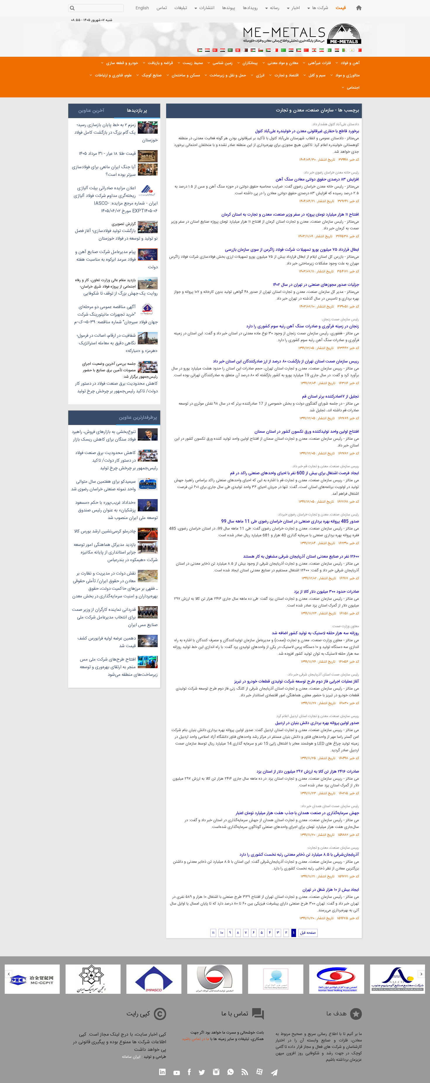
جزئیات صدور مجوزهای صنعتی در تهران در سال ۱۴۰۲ (316, 284)
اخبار (296, 8)
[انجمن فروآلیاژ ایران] (275, 979)
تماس (161, 8)
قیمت (341, 8)
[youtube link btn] (176, 1073)
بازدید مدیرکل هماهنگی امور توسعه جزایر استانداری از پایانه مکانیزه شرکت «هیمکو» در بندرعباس (116, 552)
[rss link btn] (245, 1072)
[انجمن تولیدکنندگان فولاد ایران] (214, 979)
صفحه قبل (308, 933)
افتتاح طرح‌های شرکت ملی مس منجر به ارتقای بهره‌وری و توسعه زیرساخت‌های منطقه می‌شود (119, 667)
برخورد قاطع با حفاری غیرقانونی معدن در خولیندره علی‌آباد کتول (307, 131)
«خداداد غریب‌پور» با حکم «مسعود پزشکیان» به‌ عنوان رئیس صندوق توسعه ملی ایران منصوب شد (116, 510)
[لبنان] (314, 49)
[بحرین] (359, 49)
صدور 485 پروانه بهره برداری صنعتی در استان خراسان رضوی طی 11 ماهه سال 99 (290, 521)
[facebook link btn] (189, 1072)
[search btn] (72, 8)
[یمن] (207, 49)
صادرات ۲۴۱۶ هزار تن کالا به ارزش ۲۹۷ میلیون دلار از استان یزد (308, 771)
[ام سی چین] (32, 979)
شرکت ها (320, 8)
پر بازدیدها (137, 111)
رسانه (274, 8)
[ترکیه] (215, 49)
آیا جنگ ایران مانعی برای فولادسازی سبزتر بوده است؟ (104, 171)
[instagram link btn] (216, 1072)
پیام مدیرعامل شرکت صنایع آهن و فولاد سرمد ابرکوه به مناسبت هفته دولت (116, 259)
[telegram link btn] (274, 1073)
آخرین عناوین (91, 111)
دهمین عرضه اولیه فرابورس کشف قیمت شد (107, 642)
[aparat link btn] (259, 1072)
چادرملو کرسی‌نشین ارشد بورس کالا (105, 531)
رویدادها (250, 8)
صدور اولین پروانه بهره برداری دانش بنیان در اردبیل (317, 723)
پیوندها (228, 8)
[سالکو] (397, 979)
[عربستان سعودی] (230, 49)
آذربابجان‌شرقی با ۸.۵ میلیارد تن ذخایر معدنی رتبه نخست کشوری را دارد (299, 854)
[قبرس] (352, 49)
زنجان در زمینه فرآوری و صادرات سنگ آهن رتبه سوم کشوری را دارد (302, 326)
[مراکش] (306, 49)
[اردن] (253, 49)
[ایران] (321, 49)
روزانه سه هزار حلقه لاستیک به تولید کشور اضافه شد (315, 633)
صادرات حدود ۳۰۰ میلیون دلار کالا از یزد (326, 591)
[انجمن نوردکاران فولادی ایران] (336, 979)
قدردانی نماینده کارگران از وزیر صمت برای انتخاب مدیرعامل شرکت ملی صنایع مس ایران (115, 617)
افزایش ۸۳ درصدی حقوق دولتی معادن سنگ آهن (317, 179)
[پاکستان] (329, 49)
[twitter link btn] (202, 1073)
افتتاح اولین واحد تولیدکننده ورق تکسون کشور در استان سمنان (306, 431)
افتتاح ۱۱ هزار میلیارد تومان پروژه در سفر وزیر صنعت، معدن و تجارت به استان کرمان (290, 214)
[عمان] (260, 49)
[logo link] (302, 37)
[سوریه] (222, 49)
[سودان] (268, 49)
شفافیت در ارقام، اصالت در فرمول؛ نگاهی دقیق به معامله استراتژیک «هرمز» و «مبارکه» (117, 343)
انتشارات (206, 8)
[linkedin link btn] (162, 1072)
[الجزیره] (344, 49)
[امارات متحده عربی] (199, 49)
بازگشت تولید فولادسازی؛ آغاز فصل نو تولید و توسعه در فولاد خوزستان (116, 234)
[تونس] (237, 49)
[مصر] (336, 49)
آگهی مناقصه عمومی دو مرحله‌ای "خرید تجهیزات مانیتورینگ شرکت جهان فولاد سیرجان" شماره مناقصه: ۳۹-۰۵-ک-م (116, 314)
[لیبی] (283, 49)
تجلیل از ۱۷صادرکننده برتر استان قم (330, 396)
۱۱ (213, 933)
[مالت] (276, 49)
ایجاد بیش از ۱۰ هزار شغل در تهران (330, 889)
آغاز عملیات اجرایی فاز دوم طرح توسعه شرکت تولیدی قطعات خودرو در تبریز (296, 681)
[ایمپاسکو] (153, 979)
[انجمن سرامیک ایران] (93, 979)
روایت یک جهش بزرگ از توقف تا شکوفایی (120, 293)
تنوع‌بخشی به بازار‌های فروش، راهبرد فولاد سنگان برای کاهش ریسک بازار (104, 435)
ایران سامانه (131, 1057)
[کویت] (298, 49)
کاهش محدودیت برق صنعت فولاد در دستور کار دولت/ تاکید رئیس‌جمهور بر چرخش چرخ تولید (116, 387)
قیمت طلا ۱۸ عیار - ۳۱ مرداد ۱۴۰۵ (107, 153)
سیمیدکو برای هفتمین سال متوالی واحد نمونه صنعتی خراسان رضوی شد (103, 485)
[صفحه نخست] (359, 7)
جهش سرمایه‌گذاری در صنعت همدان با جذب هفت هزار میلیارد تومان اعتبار (297, 813)
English (142, 8)
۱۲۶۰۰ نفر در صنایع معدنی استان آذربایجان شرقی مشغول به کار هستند (301, 556)
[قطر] (245, 49)
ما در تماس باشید (195, 1039)
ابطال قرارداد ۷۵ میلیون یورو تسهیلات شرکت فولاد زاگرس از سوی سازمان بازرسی (292, 249)
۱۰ (221, 933)
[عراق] (291, 49)
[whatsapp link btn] (230, 1072)
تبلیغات (180, 8)
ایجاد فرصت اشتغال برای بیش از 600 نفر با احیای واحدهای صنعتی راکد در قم (294, 473)
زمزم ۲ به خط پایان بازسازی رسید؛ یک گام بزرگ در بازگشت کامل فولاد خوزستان (116, 132)
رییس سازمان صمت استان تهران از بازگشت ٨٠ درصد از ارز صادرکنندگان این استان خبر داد (286, 361)
